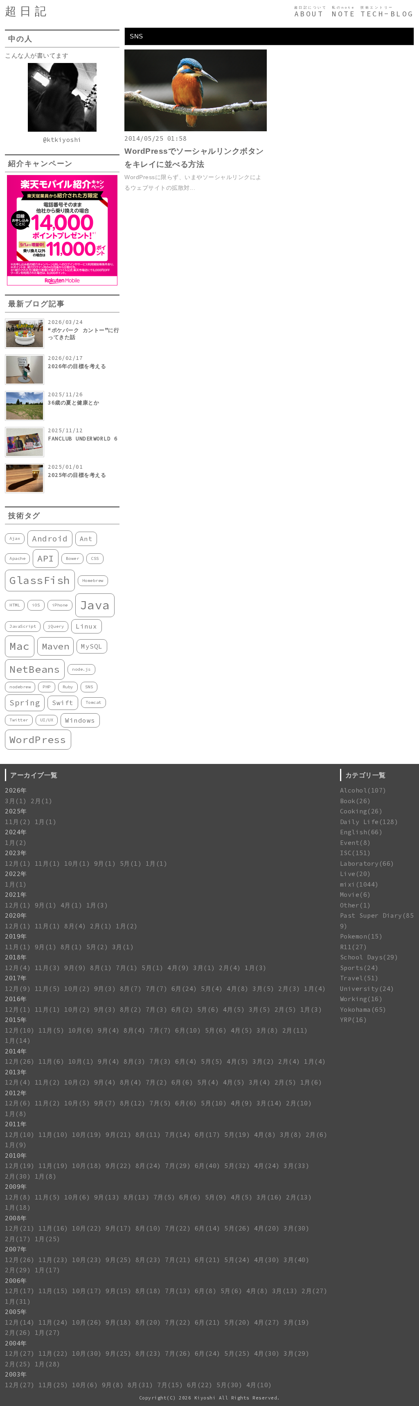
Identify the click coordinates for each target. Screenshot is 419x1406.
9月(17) (118, 1228)
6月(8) (206, 1291)
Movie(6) (355, 894)
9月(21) (118, 1135)
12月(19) (20, 1166)
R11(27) (353, 947)
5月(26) (237, 1228)
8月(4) (75, 926)
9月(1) (105, 863)
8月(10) (148, 1228)
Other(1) (355, 905)
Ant (86, 539)
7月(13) (178, 1291)
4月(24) (267, 1166)
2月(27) (314, 1291)
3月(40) (296, 1260)
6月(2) (182, 1009)
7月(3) (157, 1009)
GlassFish (39, 580)
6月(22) (200, 1385)
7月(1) (127, 968)
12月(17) (20, 1291)
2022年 (16, 874)
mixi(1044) (359, 884)
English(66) (361, 832)
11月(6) (51, 1061)
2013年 (16, 1072)
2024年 (16, 832)
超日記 (27, 11)
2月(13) (299, 1197)
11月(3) (48, 968)
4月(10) (259, 1385)
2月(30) (18, 1176)
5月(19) (237, 1135)
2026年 (16, 790)
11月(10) (53, 1135)
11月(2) (18, 822)
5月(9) (216, 1197)
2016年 (16, 999)
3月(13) (285, 1291)
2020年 (16, 915)
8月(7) (131, 989)
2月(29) (18, 1270)
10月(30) (87, 1353)
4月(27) (267, 1322)
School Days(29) (369, 957)
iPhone (60, 605)
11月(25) (53, 1385)
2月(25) (18, 1364)
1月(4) (315, 989)
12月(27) (20, 1353)
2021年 (16, 894)
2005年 (16, 1312)
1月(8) (16, 1114)
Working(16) (361, 999)
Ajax (14, 538)
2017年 (16, 978)
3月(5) (263, 989)
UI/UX (47, 720)
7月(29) (178, 1166)
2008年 (16, 1218)
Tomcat (93, 702)
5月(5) (212, 1061)
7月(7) (157, 989)
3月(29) (296, 1353)
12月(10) (20, 1030)
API (45, 558)
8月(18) (148, 1291)
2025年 (16, 811)
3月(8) (268, 1030)
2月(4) (230, 968)
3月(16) (269, 1197)
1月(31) (18, 1301)
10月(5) (77, 1103)
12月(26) (20, 1061)
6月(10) (188, 1030)
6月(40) (208, 1166)
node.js (81, 669)
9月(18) (118, 1322)
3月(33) (296, 1166)
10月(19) (87, 1135)
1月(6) (311, 1082)
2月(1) (42, 801)
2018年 (16, 957)
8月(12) (133, 1103)
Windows (80, 720)
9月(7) (105, 1103)
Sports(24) (359, 968)
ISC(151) (355, 853)
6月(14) (208, 1228)
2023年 (16, 853)
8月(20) (148, 1322)
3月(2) (263, 1061)
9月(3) (105, 989)
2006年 (16, 1281)
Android (50, 539)
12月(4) (18, 968)
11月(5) (48, 989)
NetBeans (34, 669)
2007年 (16, 1249)
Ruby (68, 687)
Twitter (18, 720)
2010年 (16, 1155)
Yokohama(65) (363, 1009)
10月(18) (87, 1166)
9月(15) (118, 1291)
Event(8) (355, 843)
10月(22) (87, 1228)
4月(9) (178, 968)
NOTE (344, 13)
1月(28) (48, 1364)
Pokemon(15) (361, 936)
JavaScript (22, 626)
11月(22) (53, 1353)
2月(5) (286, 1009)
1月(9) (16, 1145)
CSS (95, 558)
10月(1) (77, 863)
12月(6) (18, 1103)
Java (95, 605)
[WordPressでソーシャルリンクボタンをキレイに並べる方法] (195, 129)
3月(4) (260, 1082)
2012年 (16, 1093)
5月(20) (237, 1322)
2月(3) (289, 989)
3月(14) (269, 1103)
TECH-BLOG (387, 13)
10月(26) (87, 1322)
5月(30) (229, 1385)
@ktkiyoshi (62, 140)
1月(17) (48, 1270)
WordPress (38, 739)
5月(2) (97, 947)
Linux (86, 626)
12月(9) (18, 989)
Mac (19, 646)
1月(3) (97, 905)
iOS (36, 605)
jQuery (56, 626)
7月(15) (170, 1385)
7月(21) (178, 1260)
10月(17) (87, 1291)
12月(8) (18, 1197)
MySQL (92, 646)
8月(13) (136, 1197)
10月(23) (87, 1260)
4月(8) (238, 989)
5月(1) (131, 863)
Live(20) (355, 874)
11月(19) (53, 1166)
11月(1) (48, 863)
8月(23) (148, 1260)
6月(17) (208, 1135)
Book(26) (355, 801)
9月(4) (109, 1030)
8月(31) (140, 1385)
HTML (14, 605)
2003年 (16, 1374)
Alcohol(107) (363, 790)
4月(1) (72, 905)
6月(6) (182, 1082)
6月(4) (186, 1061)
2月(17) (18, 1239)
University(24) (367, 989)
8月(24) (148, 1166)
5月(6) (208, 1009)
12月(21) (20, 1228)
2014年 (16, 1051)
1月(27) (48, 1332)
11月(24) (53, 1322)
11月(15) (53, 1291)
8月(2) (131, 1009)
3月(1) (16, 801)
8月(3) (135, 1061)
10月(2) (77, 989)
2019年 (16, 936)
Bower (72, 558)
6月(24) (184, 989)
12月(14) (20, 1322)
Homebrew (93, 580)
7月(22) (178, 1228)
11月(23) (53, 1260)
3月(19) (296, 1322)
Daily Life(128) (369, 822)
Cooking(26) (361, 811)
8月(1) (72, 947)
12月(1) (18, 863)
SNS (89, 687)
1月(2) (16, 843)
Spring (24, 702)
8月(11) (148, 1135)
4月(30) (267, 1260)
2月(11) (295, 1030)
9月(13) (107, 1197)
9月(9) (75, 968)
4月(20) (267, 1228)
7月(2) (157, 1082)
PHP (47, 687)
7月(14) (178, 1135)
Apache (17, 558)
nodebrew (20, 687)
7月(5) (160, 1103)
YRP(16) (353, 1020)
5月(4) (212, 989)
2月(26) (18, 1332)
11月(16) (53, 1228)
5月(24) (237, 1260)
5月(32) (237, 1166)
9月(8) (113, 1385)
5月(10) (214, 1103)
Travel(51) (359, 978)
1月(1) (46, 822)
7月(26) (178, 1353)
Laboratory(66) (367, 863)
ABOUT (309, 13)
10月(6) (81, 1030)
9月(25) (118, 1260)
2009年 (16, 1186)
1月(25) (48, 1239)
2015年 (16, 1020)
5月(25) (237, 1353)
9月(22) (118, 1166)
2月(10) (299, 1103)
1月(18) (18, 1207)
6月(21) (208, 1260)
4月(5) (234, 1009)
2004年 (16, 1343)
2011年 (16, 1124)
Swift (63, 703)
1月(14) (18, 1040)
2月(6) (317, 1135)
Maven (56, 646)
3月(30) (296, 1228)
